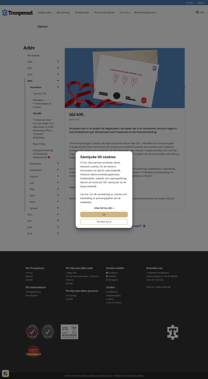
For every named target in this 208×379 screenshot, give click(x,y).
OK (104, 214)
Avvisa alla (104, 221)
